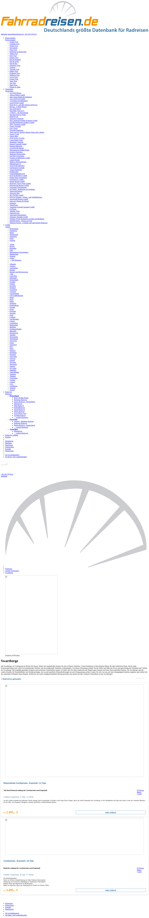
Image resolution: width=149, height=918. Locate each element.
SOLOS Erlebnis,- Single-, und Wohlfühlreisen (26, 197)
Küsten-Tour (14, 58)
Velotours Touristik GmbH (19, 217)
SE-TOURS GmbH (16, 195)
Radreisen (8, 569)
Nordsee (12, 256)
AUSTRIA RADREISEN (19, 101)
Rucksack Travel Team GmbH (20, 183)
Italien (12, 233)
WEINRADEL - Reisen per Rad (21, 221)
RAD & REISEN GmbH (18, 176)
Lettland (12, 317)
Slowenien (13, 364)
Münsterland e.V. (15, 164)
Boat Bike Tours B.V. (17, 111)
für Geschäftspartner (12, 455)
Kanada (12, 307)
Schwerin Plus (15, 193)
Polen (12, 238)
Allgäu (12, 244)
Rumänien (13, 353)
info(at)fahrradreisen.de (16, 34)
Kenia (12, 309)
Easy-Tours (13, 128)
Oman (12, 343)
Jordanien (13, 303)
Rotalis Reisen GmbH (17, 181)
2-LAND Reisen (15, 93)
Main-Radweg (19, 406)
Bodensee (13, 248)
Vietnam (12, 388)
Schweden (13, 356)
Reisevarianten (10, 38)
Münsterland (14, 254)
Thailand (13, 376)
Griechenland (14, 294)
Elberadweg (18, 404)
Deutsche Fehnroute (16, 119)
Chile (11, 274)
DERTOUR (14, 117)
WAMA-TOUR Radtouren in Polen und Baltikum (27, 219)
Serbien (12, 360)
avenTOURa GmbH (17, 103)
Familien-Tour (14, 44)
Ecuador (12, 282)
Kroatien (13, 313)
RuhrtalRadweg (19, 408)
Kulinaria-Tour (15, 73)
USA (11, 384)
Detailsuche (9, 441)
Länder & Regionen (12, 571)
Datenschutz (9, 447)
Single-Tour (14, 46)
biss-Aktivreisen (15, 109)
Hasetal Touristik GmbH (18, 144)
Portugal (12, 351)
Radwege (8, 392)
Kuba (11, 315)
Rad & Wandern (15, 60)
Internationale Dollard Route (19, 150)
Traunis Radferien (16, 170)
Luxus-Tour (14, 77)
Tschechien (13, 378)
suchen (4, 464)
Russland (13, 354)
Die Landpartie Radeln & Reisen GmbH (23, 120)
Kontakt (8, 449)
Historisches (9, 451)
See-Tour (13, 83)
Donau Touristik (15, 126)
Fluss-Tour (13, 50)
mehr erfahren (110, 812)
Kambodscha (14, 305)
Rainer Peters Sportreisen (18, 178)
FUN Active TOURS (17, 138)
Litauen (12, 321)
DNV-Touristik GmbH (17, 124)
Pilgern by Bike (15, 87)
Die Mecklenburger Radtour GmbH (22, 122)
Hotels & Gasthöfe (11, 435)
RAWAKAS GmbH (17, 179)
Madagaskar (14, 325)
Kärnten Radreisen (16, 152)
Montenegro (14, 333)
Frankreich (13, 231)
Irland (12, 297)
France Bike (14, 136)
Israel (11, 299)
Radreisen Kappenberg (17, 154)
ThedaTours (14, 205)
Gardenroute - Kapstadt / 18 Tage (18, 861)
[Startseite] (76, 567)
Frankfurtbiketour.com (17, 174)
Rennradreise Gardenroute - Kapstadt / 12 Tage (24, 783)
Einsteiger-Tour (15, 65)
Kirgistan (13, 311)
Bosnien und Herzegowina (19, 272)
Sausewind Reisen (16, 191)
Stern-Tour (13, 81)
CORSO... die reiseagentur (19, 113)
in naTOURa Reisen (17, 148)
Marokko (13, 327)
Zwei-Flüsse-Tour (20, 413)
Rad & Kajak (14, 61)
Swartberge (9, 573)
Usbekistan (13, 386)
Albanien (13, 264)
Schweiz (12, 358)
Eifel (11, 250)
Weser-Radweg (19, 412)
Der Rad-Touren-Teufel (18, 115)
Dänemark (13, 278)
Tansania (13, 374)
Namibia (12, 335)
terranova (13, 203)
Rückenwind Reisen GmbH (19, 185)
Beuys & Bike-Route (21, 398)
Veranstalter (9, 89)
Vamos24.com (14, 213)
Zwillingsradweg (20, 415)
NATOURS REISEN (17, 166)
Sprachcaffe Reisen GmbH (19, 199)
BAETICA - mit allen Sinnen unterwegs (23, 105)
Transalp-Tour (14, 69)
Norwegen (13, 341)
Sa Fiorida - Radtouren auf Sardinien (22, 189)
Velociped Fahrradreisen (18, 215)
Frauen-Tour (14, 79)
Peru (11, 347)
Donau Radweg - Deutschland (24, 402)
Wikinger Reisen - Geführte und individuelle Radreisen (28, 223)
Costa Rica (13, 276)
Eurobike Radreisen (16, 130)
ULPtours (13, 209)
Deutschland (14, 229)
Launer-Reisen (15, 160)
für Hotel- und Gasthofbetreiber (16, 457)
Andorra (12, 266)
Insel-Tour (13, 56)
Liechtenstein (14, 319)
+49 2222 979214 (30, 34)
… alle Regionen (15, 260)
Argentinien (14, 268)
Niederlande (14, 235)
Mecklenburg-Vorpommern (19, 252)
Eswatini (13, 286)
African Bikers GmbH (17, 95)
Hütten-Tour (14, 71)
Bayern (12, 246)
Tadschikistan (14, 372)
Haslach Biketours (16, 146)
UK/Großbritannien (16, 295)
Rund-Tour (13, 85)
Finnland (13, 288)
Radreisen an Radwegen (18, 52)
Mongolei (13, 331)
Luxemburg (14, 323)
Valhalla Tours (15, 211)
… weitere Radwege (21, 417)
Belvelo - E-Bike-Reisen (18, 107)
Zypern (12, 390)
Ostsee (12, 258)
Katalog (8, 437)
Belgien (12, 270)
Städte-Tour (14, 54)
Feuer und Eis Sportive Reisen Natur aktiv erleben (27, 132)
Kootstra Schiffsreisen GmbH (20, 158)
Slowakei (13, 362)
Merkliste (4, 34)
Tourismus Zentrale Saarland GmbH (22, 207)
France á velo (14, 134)
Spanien (12, 240)
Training (12, 67)
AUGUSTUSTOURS (17, 99)
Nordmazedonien (15, 329)
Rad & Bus (13, 63)
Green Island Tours (16, 140)
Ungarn (12, 382)
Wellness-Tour (15, 75)
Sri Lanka (13, 368)
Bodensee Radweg (20, 400)
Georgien (13, 292)
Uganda (12, 380)
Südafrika (13, 370)
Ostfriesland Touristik (17, 168)
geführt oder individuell (10, 466)
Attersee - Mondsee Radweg (24, 421)
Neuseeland (14, 337)
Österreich (13, 237)
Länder (7, 225)
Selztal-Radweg (19, 410)
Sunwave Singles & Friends (19, 201)
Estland (12, 284)
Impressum (9, 445)
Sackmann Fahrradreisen (18, 187)
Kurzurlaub (13, 48)
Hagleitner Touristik (16, 142)
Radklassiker (14, 172)
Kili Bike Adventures (17, 156)
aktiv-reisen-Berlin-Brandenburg (21, 97)
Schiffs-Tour (14, 42)
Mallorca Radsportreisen (18, 162)
